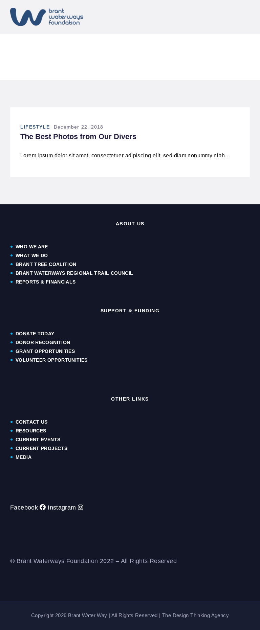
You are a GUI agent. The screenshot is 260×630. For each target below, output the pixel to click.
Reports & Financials (46, 282)
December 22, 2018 (78, 127)
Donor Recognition (43, 342)
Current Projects (41, 448)
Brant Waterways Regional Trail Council (74, 273)
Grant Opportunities (45, 351)
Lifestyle (35, 127)
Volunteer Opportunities (52, 360)
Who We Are (32, 246)
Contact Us (32, 422)
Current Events (38, 439)
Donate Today (35, 333)
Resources (31, 430)
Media (23, 457)
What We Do (32, 255)
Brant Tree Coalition (46, 264)
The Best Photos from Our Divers (78, 137)
